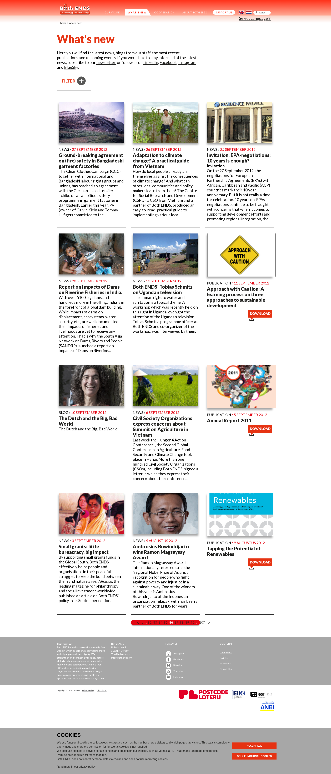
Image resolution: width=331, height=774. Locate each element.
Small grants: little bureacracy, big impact (84, 549)
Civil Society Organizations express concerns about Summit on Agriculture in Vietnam (162, 426)
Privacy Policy (88, 690)
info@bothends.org (121, 657)
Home (63, 22)
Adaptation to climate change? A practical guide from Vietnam (161, 160)
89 (187, 622)
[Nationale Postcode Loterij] (203, 698)
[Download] (260, 319)
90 (192, 622)
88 (182, 622)
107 (202, 622)
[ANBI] (267, 710)
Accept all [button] (254, 745)
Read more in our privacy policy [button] (76, 766)
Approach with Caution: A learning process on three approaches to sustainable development (236, 297)
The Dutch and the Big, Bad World (88, 421)
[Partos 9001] (261, 698)
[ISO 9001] (238, 698)
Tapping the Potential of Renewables (234, 551)
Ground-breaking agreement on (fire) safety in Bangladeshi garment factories (91, 160)
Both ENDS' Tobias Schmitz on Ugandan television (163, 289)
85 (166, 622)
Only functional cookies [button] (254, 756)
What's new (75, 22)
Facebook (178, 659)
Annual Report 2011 (229, 420)
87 (176, 622)
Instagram (187, 62)
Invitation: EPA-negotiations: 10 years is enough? (239, 158)
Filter (69, 80)
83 (155, 622)
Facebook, (169, 62)
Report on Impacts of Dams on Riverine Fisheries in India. (90, 289)
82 (150, 622)
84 (160, 622)
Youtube (178, 670)
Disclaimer (102, 690)
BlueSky (71, 67)
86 (171, 622)
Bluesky (177, 665)
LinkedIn (150, 62)
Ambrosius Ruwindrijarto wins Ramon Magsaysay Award (161, 551)
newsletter (106, 62)
